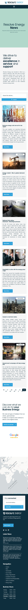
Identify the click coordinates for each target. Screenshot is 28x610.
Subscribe (8, 507)
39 (11, 390)
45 (14, 391)
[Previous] (8, 390)
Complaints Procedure (10, 576)
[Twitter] (3, 530)
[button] (2, 459)
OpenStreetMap (19, 493)
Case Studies (9, 572)
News (7, 568)
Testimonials (8, 570)
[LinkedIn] (6, 530)
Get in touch (7, 525)
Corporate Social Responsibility (12, 578)
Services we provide (9, 424)
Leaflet (15, 493)
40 (15, 390)
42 (24, 390)
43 (6, 391)
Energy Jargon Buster (10, 574)
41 (20, 390)
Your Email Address (10, 502)
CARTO (26, 493)
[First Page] (4, 390)
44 (10, 391)
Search (15, 99)
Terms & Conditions (10, 580)
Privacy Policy (9, 582)
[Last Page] (22, 391)
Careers (7, 566)
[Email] (8, 530)
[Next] (18, 391)
